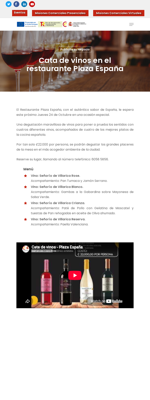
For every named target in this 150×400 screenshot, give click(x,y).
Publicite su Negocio (75, 49)
